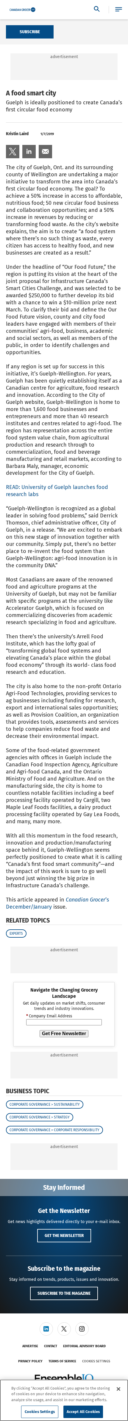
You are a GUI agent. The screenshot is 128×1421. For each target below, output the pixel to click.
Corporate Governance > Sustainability (45, 1104)
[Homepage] (22, 10)
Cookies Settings (96, 1361)
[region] (64, 1400)
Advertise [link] (30, 1346)
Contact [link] (50, 1346)
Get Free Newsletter (64, 1033)
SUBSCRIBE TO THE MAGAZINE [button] (64, 1293)
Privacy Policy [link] (30, 1361)
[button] (118, 9)
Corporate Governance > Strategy (40, 1117)
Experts (16, 933)
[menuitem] (12, 151)
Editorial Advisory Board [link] (84, 1346)
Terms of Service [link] (62, 1361)
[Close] (118, 1389)
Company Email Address (49, 1016)
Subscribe (30, 31)
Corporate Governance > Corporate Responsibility (54, 1130)
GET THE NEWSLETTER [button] (64, 1235)
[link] (12, 151)
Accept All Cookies (83, 1411)
